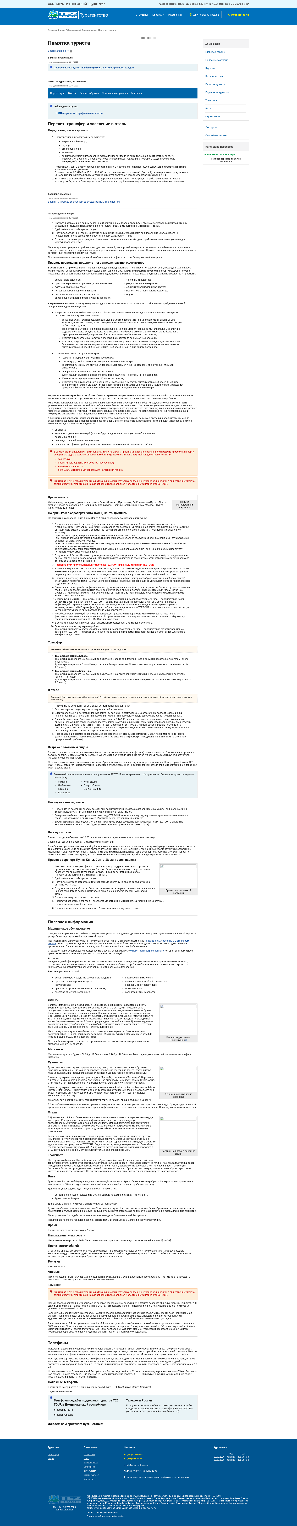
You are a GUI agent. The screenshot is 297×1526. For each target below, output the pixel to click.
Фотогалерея (90, 1470)
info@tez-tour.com (64, 1510)
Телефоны (136, 93)
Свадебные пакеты (216, 135)
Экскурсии (211, 127)
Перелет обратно (89, 93)
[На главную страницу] (78, 14)
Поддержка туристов (217, 92)
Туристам (157, 14)
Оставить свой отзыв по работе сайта (105, 1516)
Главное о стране (215, 52)
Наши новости (91, 1462)
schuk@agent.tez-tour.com (136, 1465)
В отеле (72, 93)
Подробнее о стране (216, 60)
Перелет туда (57, 93)
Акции (51, 1458)
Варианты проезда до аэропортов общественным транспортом (84, 201)
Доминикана (73, 30)
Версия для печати (59, 50)
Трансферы (211, 100)
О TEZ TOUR (89, 1454)
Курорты (210, 68)
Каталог (61, 30)
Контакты (88, 1479)
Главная (52, 30)
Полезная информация (115, 93)
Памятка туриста (215, 84)
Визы (208, 108)
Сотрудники (89, 1466)
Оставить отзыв (91, 1475)
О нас (86, 1458)
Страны (143, 14)
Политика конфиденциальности (102, 1512)
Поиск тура (53, 1454)
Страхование (212, 116)
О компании (175, 14)
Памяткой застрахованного (148, 950)
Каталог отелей (214, 76)
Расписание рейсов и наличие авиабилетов (226, 160)
